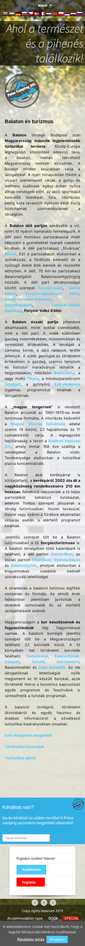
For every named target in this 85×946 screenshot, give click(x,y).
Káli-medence (67, 384)
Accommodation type (24, 918)
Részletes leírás (30, 939)
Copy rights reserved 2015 (42, 911)
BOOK (53, 918)
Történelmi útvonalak (24, 746)
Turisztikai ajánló (20, 758)
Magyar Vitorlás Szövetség (38, 423)
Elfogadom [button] (57, 939)
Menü (42, 5)
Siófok (10, 254)
